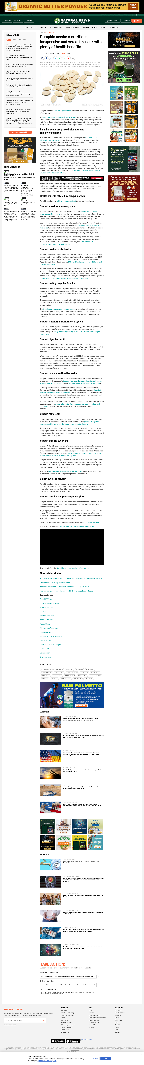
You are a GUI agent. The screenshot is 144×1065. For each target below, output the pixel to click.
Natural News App (94, 1020)
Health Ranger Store (94, 1015)
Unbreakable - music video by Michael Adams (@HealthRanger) (28, 202)
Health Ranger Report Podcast (97, 1017)
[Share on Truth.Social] (64, 58)
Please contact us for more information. (51, 993)
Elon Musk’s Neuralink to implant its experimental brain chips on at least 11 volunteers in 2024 (82, 947)
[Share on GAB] (60, 58)
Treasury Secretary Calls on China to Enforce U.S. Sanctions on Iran (18, 72)
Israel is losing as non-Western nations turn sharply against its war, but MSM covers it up (83, 770)
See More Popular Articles (20, 132)
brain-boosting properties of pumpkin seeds (59, 309)
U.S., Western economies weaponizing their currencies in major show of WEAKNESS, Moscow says (83, 736)
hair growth (76, 64)
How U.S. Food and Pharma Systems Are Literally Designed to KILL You (19, 65)
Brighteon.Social (120, 1013)
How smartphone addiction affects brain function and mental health (83, 896)
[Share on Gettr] (69, 58)
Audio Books (38, 15)
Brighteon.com (45, 657)
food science (59, 672)
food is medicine (90, 62)
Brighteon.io (118, 1010)
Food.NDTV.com (46, 599)
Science (103, 27)
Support (63, 1017)
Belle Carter (74, 750)
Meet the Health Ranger (68, 1013)
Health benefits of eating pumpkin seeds (55, 583)
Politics (34, 27)
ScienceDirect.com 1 (47, 607)
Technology (114, 27)
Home (3, 15)
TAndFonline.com (46, 620)
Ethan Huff (74, 733)
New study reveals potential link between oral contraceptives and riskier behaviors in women (83, 913)
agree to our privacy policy (47, 1061)
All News (91, 1013)
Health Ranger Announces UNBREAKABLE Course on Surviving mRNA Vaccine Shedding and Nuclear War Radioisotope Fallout (27, 190)
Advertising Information (68, 1025)
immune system (94, 64)
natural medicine (54, 66)
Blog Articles (92, 1025)
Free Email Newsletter (67, 1015)
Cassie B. (73, 716)
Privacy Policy (65, 1029)
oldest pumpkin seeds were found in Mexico (59, 117)
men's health (44, 66)
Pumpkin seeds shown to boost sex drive (84, 383)
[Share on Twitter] (51, 58)
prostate (70, 66)
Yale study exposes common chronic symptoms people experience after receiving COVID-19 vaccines (80, 719)
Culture (43, 27)
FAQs (132, 15)
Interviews (30, 15)
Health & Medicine (56, 27)
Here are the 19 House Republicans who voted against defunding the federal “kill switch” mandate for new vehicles (82, 804)
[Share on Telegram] (55, 58)
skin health (88, 66)
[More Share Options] (73, 58)
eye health (72, 62)
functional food (51, 64)
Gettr (116, 1022)
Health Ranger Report (12, 167)
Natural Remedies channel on (73, 568)
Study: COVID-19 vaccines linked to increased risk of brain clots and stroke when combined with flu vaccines (83, 930)
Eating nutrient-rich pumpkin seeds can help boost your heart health (64, 278)
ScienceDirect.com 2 (47, 616)
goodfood (60, 64)
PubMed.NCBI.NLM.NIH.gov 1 (51, 636)
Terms (52, 1047)
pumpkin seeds (79, 66)
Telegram (118, 1015)
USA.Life (117, 1032)
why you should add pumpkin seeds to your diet (77, 526)
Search (140, 15)
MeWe (117, 1027)
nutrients (64, 66)
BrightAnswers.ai (103, 15)
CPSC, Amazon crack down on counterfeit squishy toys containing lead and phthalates (18, 93)
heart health (84, 64)
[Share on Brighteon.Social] (42, 58)
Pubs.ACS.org (45, 624)
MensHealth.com (46, 632)
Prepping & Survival (90, 27)
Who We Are (64, 1010)
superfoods (96, 66)
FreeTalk (117, 1025)
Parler (117, 1017)
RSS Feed (91, 1027)
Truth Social (118, 1020)
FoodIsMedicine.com (91, 522)
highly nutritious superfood (66, 201)
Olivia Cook (55, 53)
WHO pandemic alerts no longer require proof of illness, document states (19, 79)
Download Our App (115, 15)
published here (75, 1050)
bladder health (49, 62)
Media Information (66, 1022)
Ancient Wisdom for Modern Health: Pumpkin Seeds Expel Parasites (65, 587)
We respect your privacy (10, 1024)
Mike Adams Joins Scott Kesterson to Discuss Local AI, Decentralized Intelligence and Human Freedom (11, 189)
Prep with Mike (20, 15)
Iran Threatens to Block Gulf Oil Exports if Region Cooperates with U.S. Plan (19, 57)
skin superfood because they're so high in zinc (65, 471)
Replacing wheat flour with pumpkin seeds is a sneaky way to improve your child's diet (72, 578)
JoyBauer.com (45, 653)
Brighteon (11, 15)
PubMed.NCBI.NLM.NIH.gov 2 (51, 645)
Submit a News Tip (66, 1027)
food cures (80, 62)
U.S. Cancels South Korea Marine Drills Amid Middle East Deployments (19, 86)
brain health (58, 62)
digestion (66, 62)
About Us (126, 15)
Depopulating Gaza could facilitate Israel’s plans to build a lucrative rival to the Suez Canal (81, 787)
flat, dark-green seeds (63, 111)
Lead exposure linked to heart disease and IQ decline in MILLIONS (81, 861)
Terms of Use (65, 1032)
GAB (116, 1029)
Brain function (50, 33)
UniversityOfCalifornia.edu (49, 603)
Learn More (94, 1058)
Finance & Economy (72, 27)
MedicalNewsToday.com (49, 628)
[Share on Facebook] (46, 58)
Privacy (47, 1047)
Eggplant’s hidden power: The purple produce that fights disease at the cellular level (18, 111)
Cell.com (43, 612)
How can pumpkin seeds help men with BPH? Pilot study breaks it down (66, 591)
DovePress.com (46, 641)
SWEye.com (44, 649)
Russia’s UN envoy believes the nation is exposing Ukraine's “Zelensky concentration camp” (19, 102)
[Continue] (43, 1020)
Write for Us (64, 1020)
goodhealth (67, 64)
